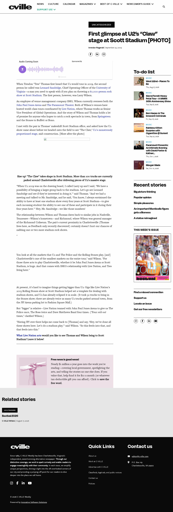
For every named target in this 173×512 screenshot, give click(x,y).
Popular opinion (143, 197)
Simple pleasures (144, 203)
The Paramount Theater (60, 105)
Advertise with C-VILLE (98, 467)
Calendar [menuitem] (69, 4)
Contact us (93, 478)
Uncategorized (101, 24)
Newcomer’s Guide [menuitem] (139, 4)
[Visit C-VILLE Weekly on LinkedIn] (23, 483)
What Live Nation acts (28, 335)
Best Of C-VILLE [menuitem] (109, 4)
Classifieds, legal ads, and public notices (105, 472)
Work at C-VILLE (96, 461)
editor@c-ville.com (140, 456)
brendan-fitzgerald (96, 47)
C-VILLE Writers (8, 420)
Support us (140, 297)
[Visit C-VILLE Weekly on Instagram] (12, 483)
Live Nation (68, 109)
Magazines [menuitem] (86, 4)
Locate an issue (143, 303)
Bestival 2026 (10, 415)
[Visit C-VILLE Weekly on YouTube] (30, 483)
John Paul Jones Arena (28, 105)
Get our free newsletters (148, 309)
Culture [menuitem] (53, 4)
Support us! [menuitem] (45, 9)
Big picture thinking (145, 191)
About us (92, 456)
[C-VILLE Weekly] (21, 6)
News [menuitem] (40, 4)
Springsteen (104, 116)
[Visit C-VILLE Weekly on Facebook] (17, 483)
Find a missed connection (148, 292)
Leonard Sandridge (50, 88)
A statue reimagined (145, 218)
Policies (92, 483)
